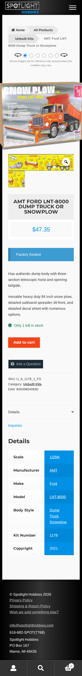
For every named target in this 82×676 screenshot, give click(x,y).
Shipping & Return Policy (30, 606)
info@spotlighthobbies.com (32, 625)
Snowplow (58, 522)
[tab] (41, 412)
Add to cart (24, 342)
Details (14, 412)
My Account (13, 668)
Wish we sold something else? (34, 612)
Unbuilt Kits (24, 39)
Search (41, 668)
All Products (43, 30)
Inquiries (15, 425)
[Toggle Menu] (72, 7)
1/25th (55, 457)
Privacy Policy (21, 600)
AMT (53, 470)
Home (20, 30)
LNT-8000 (58, 497)
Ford (53, 484)
